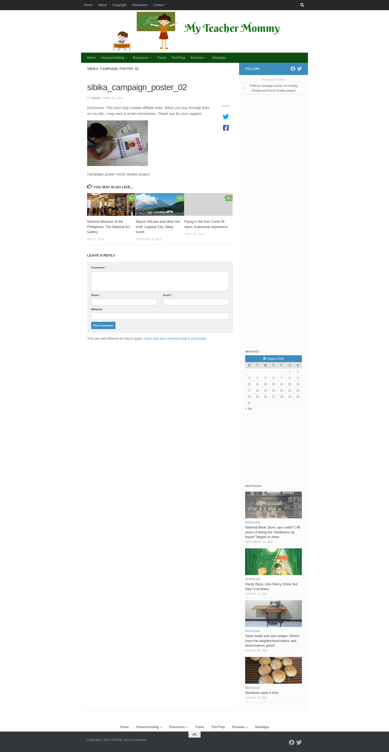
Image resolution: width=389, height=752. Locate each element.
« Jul (248, 408)
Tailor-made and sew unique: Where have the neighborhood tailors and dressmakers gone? (272, 640)
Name (96, 295)
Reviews (197, 57)
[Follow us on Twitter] (299, 68)
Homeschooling (112, 57)
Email (167, 295)
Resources (140, 57)
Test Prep (178, 57)
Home (88, 5)
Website (96, 309)
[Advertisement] (275, 125)
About (102, 5)
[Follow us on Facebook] (293, 68)
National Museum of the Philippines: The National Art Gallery (108, 227)
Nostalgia (219, 57)
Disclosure (139, 5)
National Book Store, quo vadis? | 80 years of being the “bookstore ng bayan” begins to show (272, 532)
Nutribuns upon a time (261, 693)
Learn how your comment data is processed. (175, 338)
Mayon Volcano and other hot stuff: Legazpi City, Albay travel (158, 227)
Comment (98, 267)
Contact (158, 5)
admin (95, 98)
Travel (161, 57)
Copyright (119, 5)
